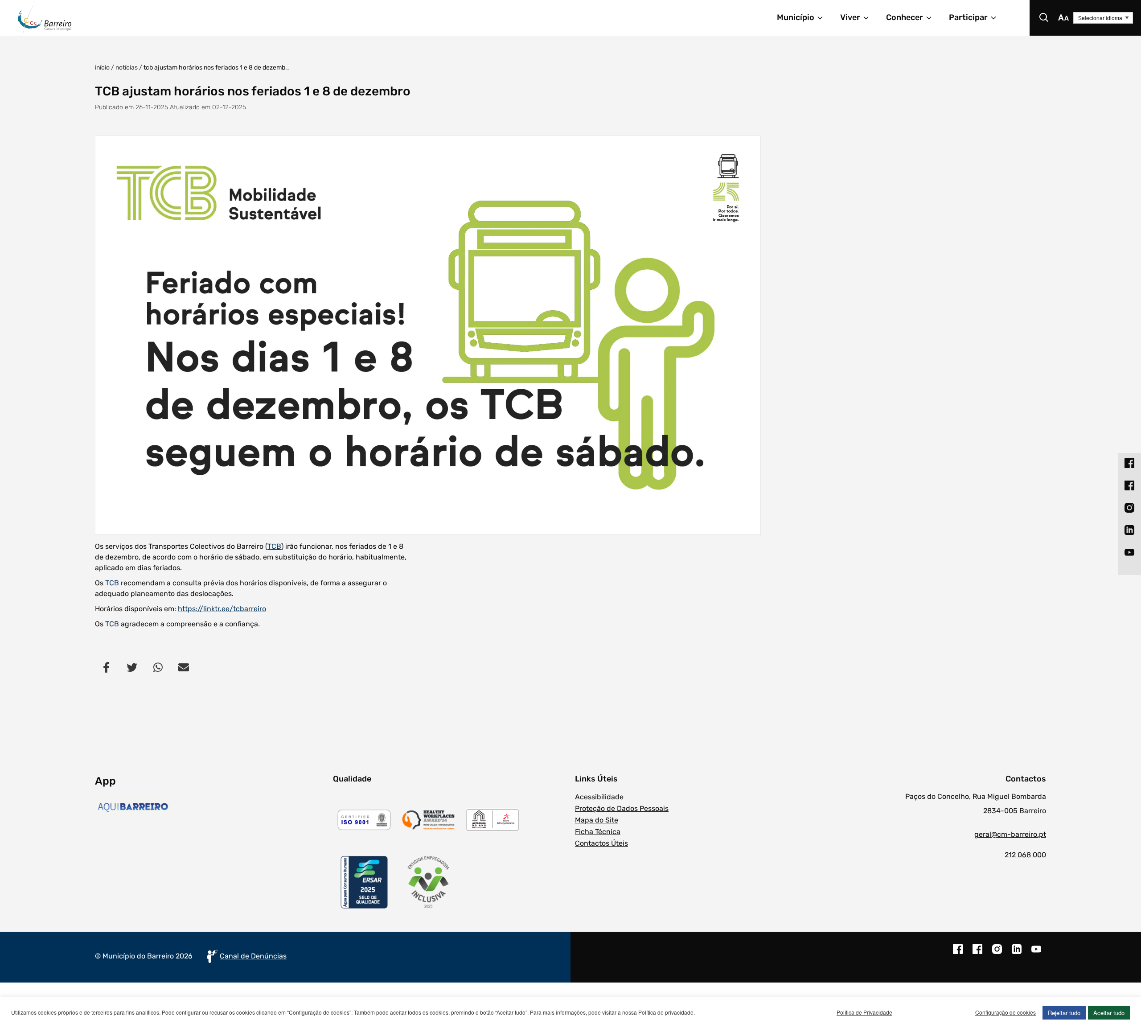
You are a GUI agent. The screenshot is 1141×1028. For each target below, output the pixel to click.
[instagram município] (997, 953)
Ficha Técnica (597, 831)
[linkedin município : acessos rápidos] (1129, 529)
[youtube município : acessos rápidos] (1129, 552)
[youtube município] (1036, 953)
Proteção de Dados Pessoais (622, 808)
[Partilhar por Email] (183, 667)
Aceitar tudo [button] (1109, 1012)
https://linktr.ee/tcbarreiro (222, 608)
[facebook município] (958, 953)
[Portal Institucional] (216, 18)
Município (795, 17)
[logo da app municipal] (211, 807)
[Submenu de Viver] (870, 18)
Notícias (126, 67)
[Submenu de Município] (824, 18)
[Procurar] (1044, 18)
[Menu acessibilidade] (1063, 18)
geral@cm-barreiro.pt (1010, 834)
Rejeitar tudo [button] (1064, 1012)
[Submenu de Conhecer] (933, 18)
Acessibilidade (599, 797)
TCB (274, 546)
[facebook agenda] (977, 953)
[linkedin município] (1016, 953)
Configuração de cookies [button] (1005, 1012)
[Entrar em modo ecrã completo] (427, 335)
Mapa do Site (596, 820)
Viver (850, 17)
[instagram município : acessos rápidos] (1129, 507)
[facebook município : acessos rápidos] (1129, 463)
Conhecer (904, 17)
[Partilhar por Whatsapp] (158, 667)
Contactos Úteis (601, 843)
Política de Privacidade (864, 1012)
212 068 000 (1025, 855)
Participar (968, 17)
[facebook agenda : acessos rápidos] (1129, 485)
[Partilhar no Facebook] (106, 667)
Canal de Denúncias (253, 956)
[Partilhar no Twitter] (132, 667)
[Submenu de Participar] (997, 18)
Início (102, 67)
